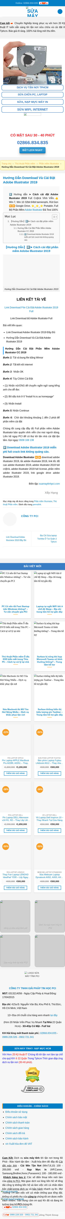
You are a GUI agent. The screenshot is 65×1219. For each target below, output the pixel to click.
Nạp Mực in (37, 1169)
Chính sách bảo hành (16, 1138)
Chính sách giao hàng (17, 1128)
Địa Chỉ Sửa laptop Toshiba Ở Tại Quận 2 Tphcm (47, 538)
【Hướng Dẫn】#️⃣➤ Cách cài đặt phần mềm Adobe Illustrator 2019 (31, 223)
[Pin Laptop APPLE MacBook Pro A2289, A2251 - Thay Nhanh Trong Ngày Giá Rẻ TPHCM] (15, 739)
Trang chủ (6, 163)
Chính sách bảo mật (16, 1117)
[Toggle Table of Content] (53, 216)
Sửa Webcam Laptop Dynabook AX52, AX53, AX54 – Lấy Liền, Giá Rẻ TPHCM (49, 876)
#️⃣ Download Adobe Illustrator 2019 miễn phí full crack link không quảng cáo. (39, 237)
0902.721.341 (26, 1037)
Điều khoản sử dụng (16, 1112)
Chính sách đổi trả (15, 1133)
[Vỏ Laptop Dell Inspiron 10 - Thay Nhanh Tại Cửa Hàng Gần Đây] (49, 797)
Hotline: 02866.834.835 (27, 3)
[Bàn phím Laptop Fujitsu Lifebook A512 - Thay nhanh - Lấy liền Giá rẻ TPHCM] (49, 739)
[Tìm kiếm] (60, 11)
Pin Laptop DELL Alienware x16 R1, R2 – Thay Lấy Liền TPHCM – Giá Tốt (15, 819)
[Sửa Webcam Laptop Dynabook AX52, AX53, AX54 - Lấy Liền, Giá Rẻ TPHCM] (49, 854)
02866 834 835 (19, 1207)
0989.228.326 (9, 1037)
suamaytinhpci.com (49, 483)
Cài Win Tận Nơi (30, 1165)
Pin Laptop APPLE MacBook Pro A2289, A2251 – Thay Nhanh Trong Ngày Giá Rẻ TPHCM (15, 761)
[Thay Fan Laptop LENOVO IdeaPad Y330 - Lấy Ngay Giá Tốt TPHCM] (15, 854)
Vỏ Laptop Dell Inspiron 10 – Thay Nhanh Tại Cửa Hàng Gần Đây (49, 819)
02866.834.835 (48, 1033)
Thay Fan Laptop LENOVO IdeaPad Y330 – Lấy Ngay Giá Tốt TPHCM (15, 876)
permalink (37, 504)
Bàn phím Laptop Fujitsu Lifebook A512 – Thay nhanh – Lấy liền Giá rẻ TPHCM (49, 761)
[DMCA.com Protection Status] (33, 1074)
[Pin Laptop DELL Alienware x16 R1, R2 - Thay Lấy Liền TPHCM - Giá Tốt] (15, 797)
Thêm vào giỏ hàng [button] (15, 773)
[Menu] (4, 11)
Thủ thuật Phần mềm (25, 163)
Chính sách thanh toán (17, 1122)
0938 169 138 (26, 440)
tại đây (53, 1015)
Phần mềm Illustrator (49, 163)
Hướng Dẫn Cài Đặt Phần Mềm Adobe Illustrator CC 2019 (34, 229)
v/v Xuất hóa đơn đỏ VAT (18, 1144)
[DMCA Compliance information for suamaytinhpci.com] (32, 1089)
